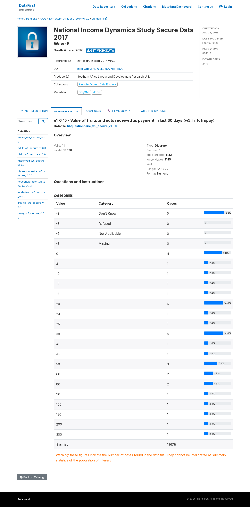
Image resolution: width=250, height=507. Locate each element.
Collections (129, 6)
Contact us (205, 6)
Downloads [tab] (93, 110)
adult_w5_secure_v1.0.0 (32, 148)
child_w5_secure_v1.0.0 (32, 154)
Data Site (31, 18)
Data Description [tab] (66, 111)
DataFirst (27, 5)
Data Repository (104, 6)
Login (228, 6)
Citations (149, 6)
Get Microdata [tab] (120, 110)
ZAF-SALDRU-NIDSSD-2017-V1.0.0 (69, 18)
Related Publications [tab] (151, 110)
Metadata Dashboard (177, 6)
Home (20, 18)
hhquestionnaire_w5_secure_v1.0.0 (92, 126)
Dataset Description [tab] (34, 110)
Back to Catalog (33, 477)
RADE (43, 18)
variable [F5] (99, 18)
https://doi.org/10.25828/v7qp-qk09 (100, 68)
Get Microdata (102, 50)
